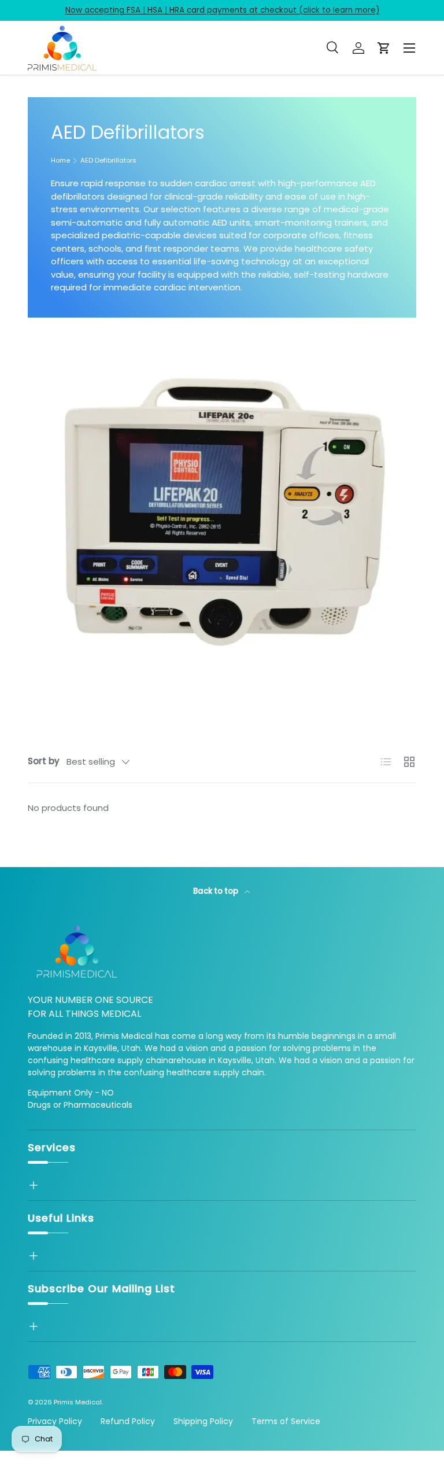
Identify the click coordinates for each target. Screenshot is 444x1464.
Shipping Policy (203, 1421)
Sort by (44, 761)
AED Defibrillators (108, 160)
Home (60, 160)
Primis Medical (78, 1402)
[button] (384, 48)
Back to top (216, 891)
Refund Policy (128, 1421)
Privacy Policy (55, 1421)
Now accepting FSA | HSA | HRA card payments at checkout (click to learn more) (222, 10)
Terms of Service (285, 1421)
